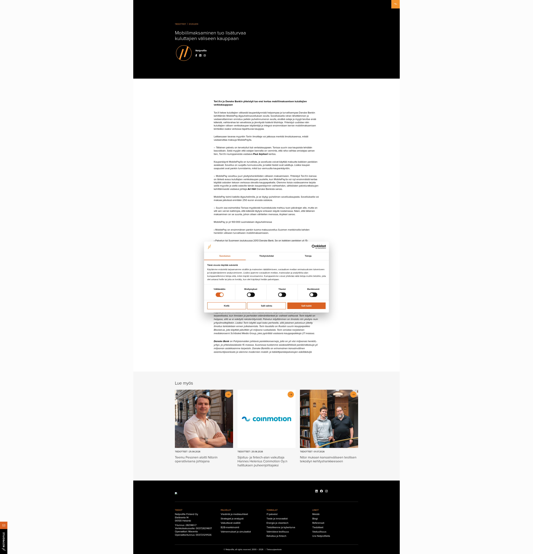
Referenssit (318, 523)
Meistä (315, 514)
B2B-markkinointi (230, 527)
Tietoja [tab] (308, 256)
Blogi (315, 518)
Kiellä (226, 306)
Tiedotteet (180, 24)
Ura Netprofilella (321, 536)
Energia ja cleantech (277, 523)
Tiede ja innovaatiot (277, 518)
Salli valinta (266, 306)
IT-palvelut (271, 514)
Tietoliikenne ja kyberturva (280, 527)
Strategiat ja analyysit (232, 518)
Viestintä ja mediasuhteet (234, 514)
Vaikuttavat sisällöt (230, 523)
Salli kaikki (306, 306)
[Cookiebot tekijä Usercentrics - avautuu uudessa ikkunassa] (314, 247)
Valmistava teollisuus (277, 531)
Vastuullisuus (319, 531)
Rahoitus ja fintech (276, 536)
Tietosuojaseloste (274, 549)
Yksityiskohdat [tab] (266, 256)
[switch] (251, 294)
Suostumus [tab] (225, 256)
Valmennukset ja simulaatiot (236, 531)
